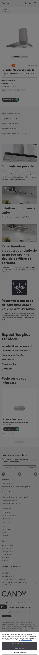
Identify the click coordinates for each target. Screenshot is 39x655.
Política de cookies (26, 640)
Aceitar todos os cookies (19, 643)
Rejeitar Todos (19, 648)
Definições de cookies (19, 652)
